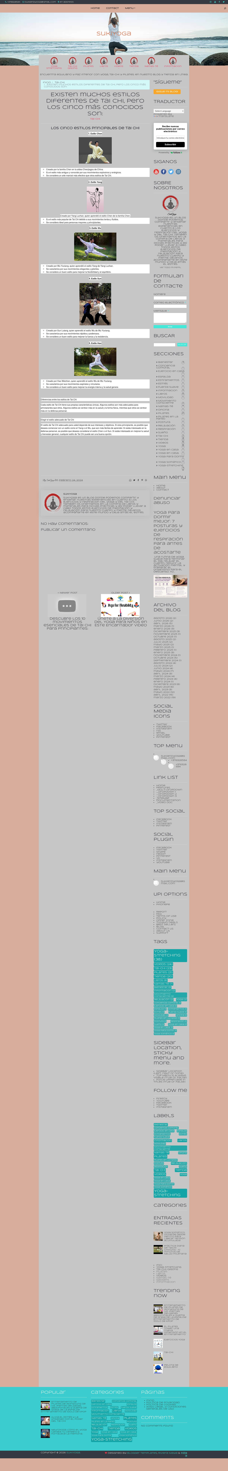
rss (158, 731)
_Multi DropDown (169, 790)
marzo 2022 (162, 698)
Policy (161, 918)
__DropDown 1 (166, 792)
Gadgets (162, 1280)
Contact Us (164, 929)
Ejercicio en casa (171, 371)
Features (163, 788)
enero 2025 (162, 653)
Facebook (164, 1103)
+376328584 (13, 2)
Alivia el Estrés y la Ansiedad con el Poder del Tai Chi (67, 1419)
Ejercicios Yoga (174, 1340)
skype (160, 852)
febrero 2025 (163, 650)
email (160, 733)
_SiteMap (162, 798)
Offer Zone (165, 920)
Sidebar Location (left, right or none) (169, 1072)
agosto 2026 (163, 618)
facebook (164, 727)
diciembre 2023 (165, 684)
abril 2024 (161, 674)
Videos (163, 443)
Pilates (163, 413)
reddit (161, 854)
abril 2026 (161, 624)
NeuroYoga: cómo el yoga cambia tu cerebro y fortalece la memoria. (69, 1432)
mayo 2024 (162, 671)
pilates (161, 1272)
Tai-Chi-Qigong (167, 1269)
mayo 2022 (162, 692)
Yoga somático (169, 462)
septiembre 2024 (166, 661)
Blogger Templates (142, 1453)
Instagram (164, 1107)
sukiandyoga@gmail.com (40, 2)
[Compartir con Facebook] (139, 480)
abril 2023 (161, 690)
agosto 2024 (163, 663)
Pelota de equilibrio (171, 1366)
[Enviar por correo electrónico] (131, 480)
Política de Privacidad (163, 1403)
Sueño (163, 433)
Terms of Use (166, 916)
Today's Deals (167, 922)
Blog (160, 927)
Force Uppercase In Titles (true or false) (169, 1081)
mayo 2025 (162, 645)
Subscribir (170, 144)
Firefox (161, 1099)
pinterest (163, 737)
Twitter (161, 1105)
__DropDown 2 (166, 794)
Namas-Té (163, 1278)
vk (158, 858)
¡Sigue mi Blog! (167, 92)
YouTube (162, 1101)
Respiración (167, 429)
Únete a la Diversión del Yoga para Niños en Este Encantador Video (120, 622)
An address (67, 2)
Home (95, 8)
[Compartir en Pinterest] (142, 480)
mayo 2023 (162, 687)
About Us (163, 931)
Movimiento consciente (166, 402)
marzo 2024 (162, 676)
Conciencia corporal (165, 367)
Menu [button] (129, 8)
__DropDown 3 (166, 796)
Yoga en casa (168, 450)
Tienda (163, 439)
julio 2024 (161, 666)
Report (161, 912)
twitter (161, 725)
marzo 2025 (162, 647)
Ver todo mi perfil (170, 267)
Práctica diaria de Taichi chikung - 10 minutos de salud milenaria (175, 1250)
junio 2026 (161, 621)
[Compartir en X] (135, 480)
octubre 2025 (163, 637)
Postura (164, 422)
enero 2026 (162, 629)
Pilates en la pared (165, 1018)
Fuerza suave (168, 387)
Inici (159, 1265)
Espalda (164, 377)
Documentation (168, 800)
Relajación (166, 426)
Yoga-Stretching (170, 466)
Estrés (163, 384)
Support (162, 933)
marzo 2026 (162, 626)
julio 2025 (161, 642)
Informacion (167, 391)
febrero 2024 (163, 679)
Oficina (163, 410)
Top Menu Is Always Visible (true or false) (170, 1077)
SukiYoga (114, 33)
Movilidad (165, 397)
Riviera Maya (167, 1453)
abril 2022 (161, 695)
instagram (164, 729)
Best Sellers (166, 925)
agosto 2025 (163, 639)
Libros (162, 394)
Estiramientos (168, 380)
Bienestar (165, 362)
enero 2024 (162, 682)
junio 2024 (161, 668)
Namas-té (165, 406)
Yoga (162, 446)
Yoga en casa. (168, 453)
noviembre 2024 (165, 655)
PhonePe (163, 905)
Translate (166, 116)
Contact (112, 8)
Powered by (164, 152)
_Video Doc (164, 802)
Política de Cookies (161, 1405)
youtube (163, 735)
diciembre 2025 (165, 631)
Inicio (47, 83)
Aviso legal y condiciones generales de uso (166, 1408)
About (160, 488)
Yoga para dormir (171, 457)
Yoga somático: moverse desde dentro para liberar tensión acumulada (174, 1236)
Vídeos (161, 1276)
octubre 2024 (163, 658)
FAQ (159, 914)
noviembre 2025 (165, 634)
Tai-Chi (60, 83)
